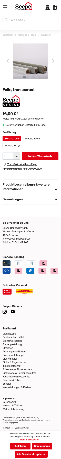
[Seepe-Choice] (11, 100)
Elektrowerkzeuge (12, 340)
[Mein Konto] (47, 7)
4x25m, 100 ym (12, 145)
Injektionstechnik (12, 365)
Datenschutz (9, 401)
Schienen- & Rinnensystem (17, 369)
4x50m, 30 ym (32, 138)
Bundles (7, 383)
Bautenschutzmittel (13, 337)
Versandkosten (9, 420)
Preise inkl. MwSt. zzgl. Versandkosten (23, 118)
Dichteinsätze (10, 358)
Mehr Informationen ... (30, 439)
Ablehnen (20, 446)
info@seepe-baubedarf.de (16, 238)
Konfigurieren (42, 446)
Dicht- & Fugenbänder (15, 362)
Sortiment (9, 328)
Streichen (8, 347)
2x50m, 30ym (11, 138)
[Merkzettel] (53, 7)
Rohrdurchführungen (14, 355)
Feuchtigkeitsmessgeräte (16, 376)
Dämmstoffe (9, 333)
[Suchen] (6, 19)
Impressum (9, 398)
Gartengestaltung (12, 344)
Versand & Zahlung (13, 405)
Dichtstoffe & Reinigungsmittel (19, 372)
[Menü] (6, 7)
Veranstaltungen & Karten (17, 387)
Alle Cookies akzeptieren (31, 454)
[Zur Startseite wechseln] (23, 6)
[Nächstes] (53, 61)
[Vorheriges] (7, 61)
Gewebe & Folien (12, 380)
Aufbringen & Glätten (14, 351)
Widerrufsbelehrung (13, 409)
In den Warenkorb (40, 156)
